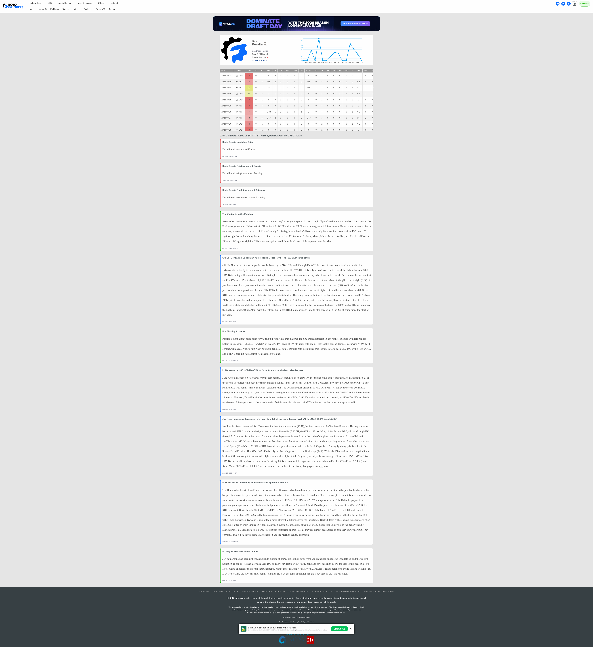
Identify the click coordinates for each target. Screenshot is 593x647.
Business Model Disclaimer (379, 591)
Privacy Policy (250, 591)
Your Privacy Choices (274, 591)
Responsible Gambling (348, 591)
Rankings (88, 9)
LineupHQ (42, 9)
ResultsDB (100, 9)
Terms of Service (298, 591)
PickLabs (54, 9)
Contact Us (232, 591)
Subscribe (584, 3)
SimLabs (66, 9)
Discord (112, 9)
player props (260, 60)
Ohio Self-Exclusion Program (296, 634)
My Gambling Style (322, 591)
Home (31, 9)
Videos (77, 9)
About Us (204, 591)
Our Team (218, 591)
